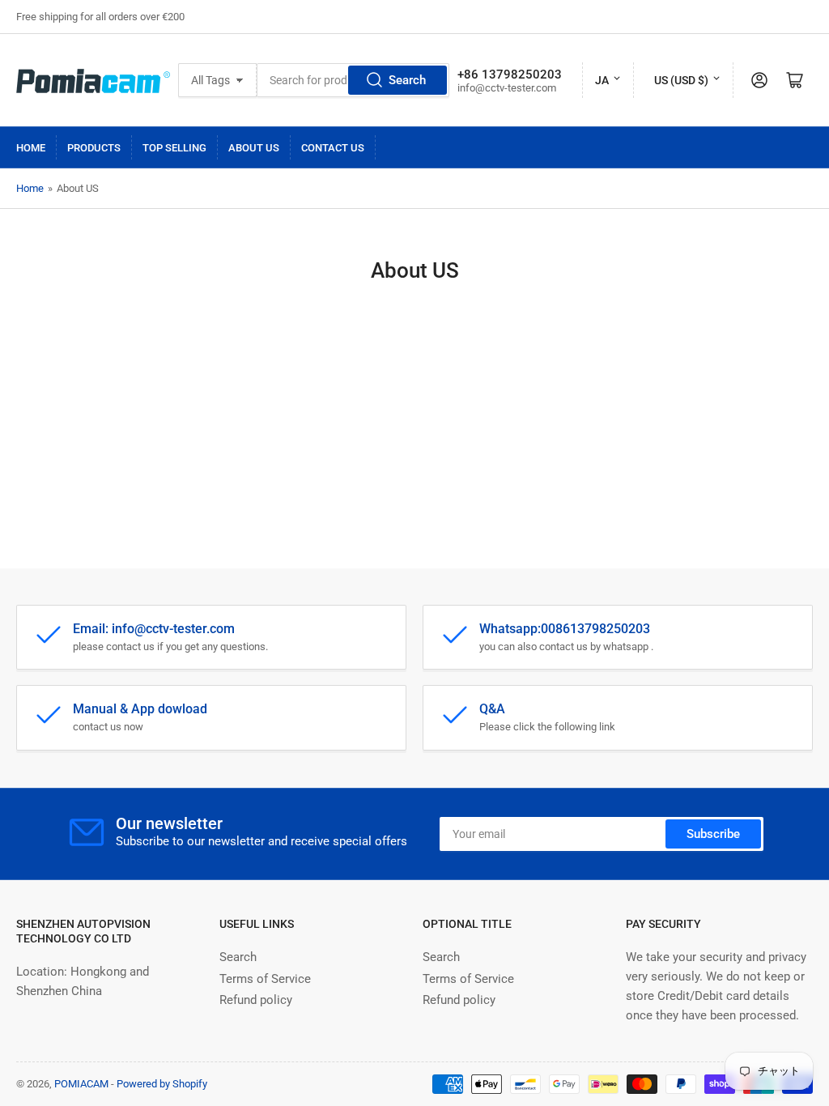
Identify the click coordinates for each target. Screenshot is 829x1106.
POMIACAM (81, 1084)
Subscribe (713, 834)
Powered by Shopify (162, 1084)
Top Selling (174, 148)
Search (407, 80)
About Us (253, 148)
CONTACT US (332, 148)
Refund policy (255, 1000)
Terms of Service (265, 979)
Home (30, 148)
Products (94, 148)
